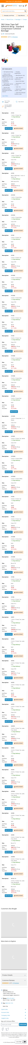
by (1, 34)
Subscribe (23, 1024)
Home (2, 19)
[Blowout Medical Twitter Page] (7, 1029)
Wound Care (10, 19)
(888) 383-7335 (9, 1003)
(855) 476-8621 (11, 998)
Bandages (18, 19)
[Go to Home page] (11, 6)
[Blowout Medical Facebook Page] (2, 1029)
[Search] (25, 11)
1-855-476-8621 (18, 1)
